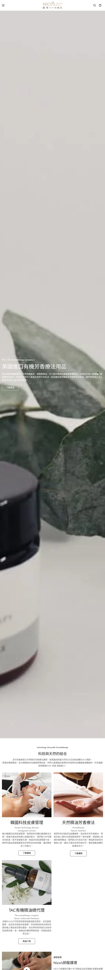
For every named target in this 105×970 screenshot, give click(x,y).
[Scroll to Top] (100, 956)
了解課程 (27, 853)
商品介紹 (27, 941)
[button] (100, 5)
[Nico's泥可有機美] (52, 5)
